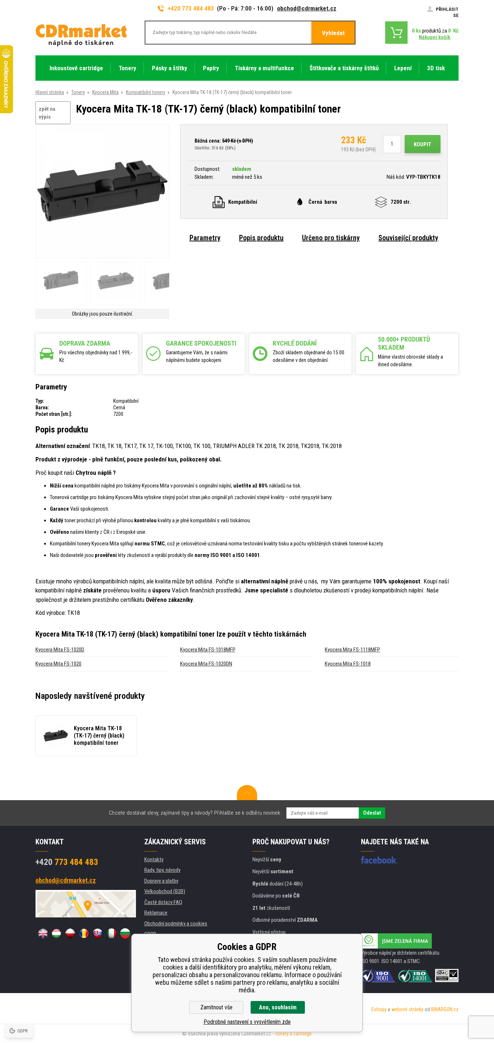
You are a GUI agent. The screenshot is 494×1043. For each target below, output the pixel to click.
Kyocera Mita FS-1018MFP (207, 649)
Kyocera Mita (105, 92)
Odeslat (372, 813)
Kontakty (153, 859)
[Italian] (111, 933)
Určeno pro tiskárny (331, 237)
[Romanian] (84, 933)
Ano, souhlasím (278, 1007)
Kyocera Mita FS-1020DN (206, 663)
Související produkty (408, 237)
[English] (43, 933)
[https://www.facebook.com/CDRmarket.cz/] (379, 859)
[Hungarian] (56, 933)
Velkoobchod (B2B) (164, 891)
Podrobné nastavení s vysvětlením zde (247, 1021)
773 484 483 (66, 862)
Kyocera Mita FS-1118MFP (352, 649)
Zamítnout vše (216, 1007)
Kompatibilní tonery (145, 92)
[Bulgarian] (125, 933)
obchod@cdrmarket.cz (306, 8)
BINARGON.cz (445, 1009)
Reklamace (155, 912)
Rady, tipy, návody (162, 870)
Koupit (422, 144)
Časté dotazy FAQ (163, 902)
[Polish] (70, 933)
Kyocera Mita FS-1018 (348, 663)
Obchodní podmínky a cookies (175, 923)
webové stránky (407, 1009)
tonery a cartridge (293, 1033)
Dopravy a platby (161, 881)
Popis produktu (261, 237)
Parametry (205, 237)
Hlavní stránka (49, 92)
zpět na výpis (47, 113)
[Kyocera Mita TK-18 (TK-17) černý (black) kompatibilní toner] (102, 191)
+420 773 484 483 (191, 8)
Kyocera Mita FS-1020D (59, 649)
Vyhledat (333, 33)
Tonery (78, 92)
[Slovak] (98, 933)
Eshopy (379, 1009)
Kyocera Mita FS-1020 (58, 663)
